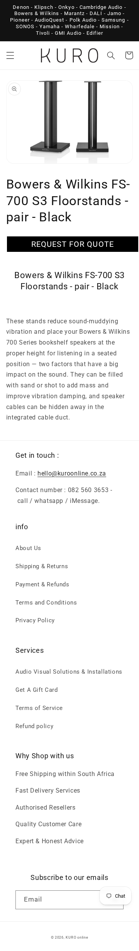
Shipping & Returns (41, 566)
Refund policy (34, 726)
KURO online (77, 937)
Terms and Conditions (46, 602)
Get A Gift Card (36, 689)
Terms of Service (39, 708)
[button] (10, 55)
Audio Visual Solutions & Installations (68, 671)
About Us (28, 548)
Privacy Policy (35, 620)
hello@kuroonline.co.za (71, 473)
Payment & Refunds (42, 584)
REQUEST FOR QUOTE (72, 244)
